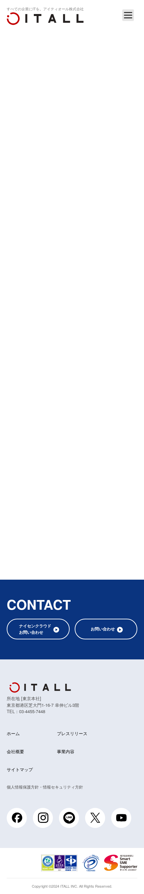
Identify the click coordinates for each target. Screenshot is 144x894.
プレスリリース (72, 733)
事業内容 (65, 751)
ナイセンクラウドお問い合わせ (35, 629)
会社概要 (15, 751)
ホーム (13, 733)
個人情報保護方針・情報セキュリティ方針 (45, 787)
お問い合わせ (103, 629)
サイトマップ (20, 769)
